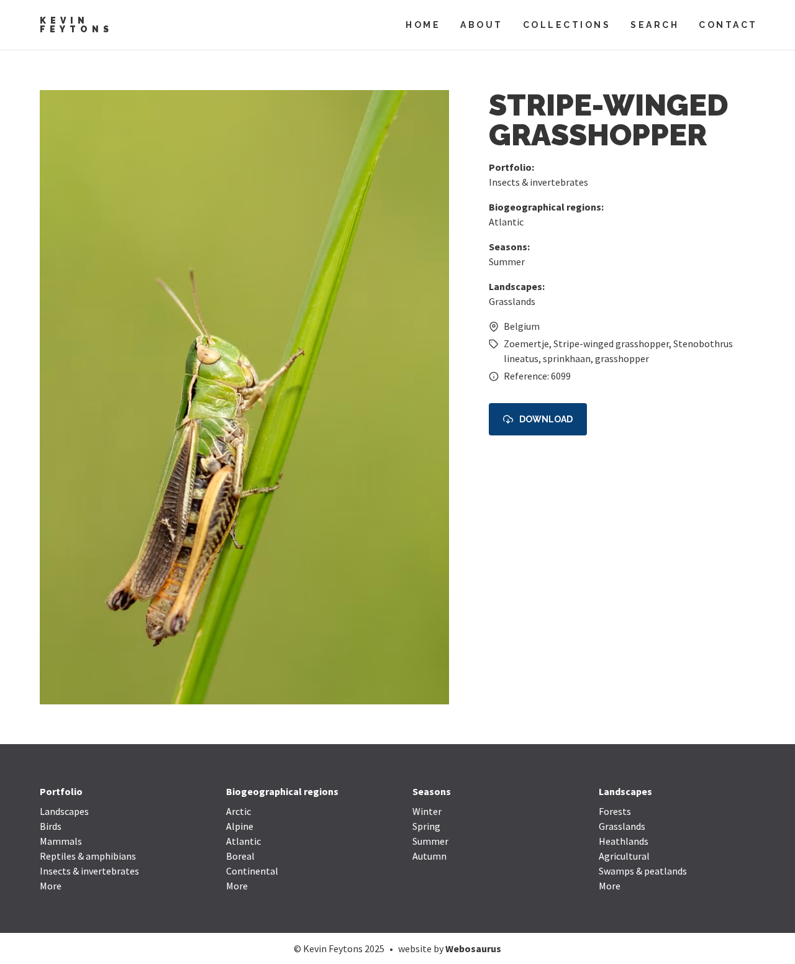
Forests (615, 811)
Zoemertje (526, 343)
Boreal (240, 856)
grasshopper (622, 358)
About (481, 25)
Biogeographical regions (282, 791)
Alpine (239, 826)
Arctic (238, 811)
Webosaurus (473, 948)
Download (546, 419)
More (50, 886)
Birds (50, 826)
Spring (426, 826)
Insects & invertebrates (538, 182)
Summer (507, 261)
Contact (728, 25)
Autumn (429, 856)
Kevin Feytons (76, 25)
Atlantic (506, 222)
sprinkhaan (567, 358)
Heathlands (623, 841)
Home (423, 25)
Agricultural (624, 856)
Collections (567, 25)
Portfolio (61, 791)
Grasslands (512, 301)
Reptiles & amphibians (88, 856)
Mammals (61, 841)
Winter (427, 811)
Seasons (431, 791)
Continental (252, 871)
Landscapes (64, 811)
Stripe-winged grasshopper (611, 343)
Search (654, 25)
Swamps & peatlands (643, 871)
